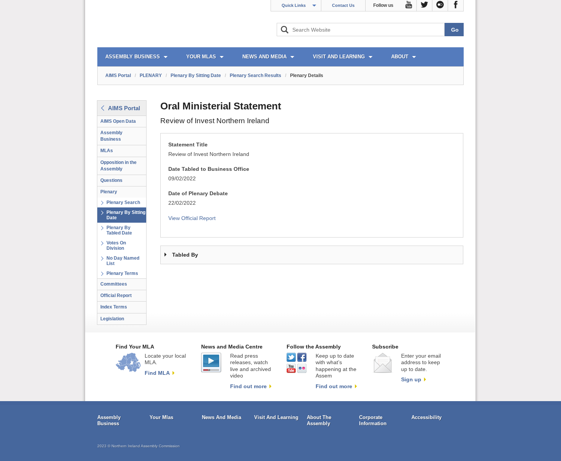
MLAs (106, 150)
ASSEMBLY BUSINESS (132, 56)
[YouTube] (409, 5)
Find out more (248, 386)
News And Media (221, 417)
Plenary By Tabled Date (119, 230)
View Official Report (192, 218)
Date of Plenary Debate (198, 193)
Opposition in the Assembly (118, 166)
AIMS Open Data (118, 121)
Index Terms (113, 307)
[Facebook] (456, 5)
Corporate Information (373, 420)
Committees (113, 284)
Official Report (116, 295)
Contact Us (343, 5)
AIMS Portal (118, 75)
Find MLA (157, 373)
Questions (111, 180)
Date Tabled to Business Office (208, 169)
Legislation (112, 318)
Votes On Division (116, 245)
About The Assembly (319, 420)
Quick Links (294, 5)
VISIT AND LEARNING (339, 56)
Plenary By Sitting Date (196, 75)
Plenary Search (123, 202)
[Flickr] (440, 5)
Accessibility (426, 417)
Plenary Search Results (255, 75)
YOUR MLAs (201, 56)
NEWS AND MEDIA (264, 56)
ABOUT (399, 56)
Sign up (411, 379)
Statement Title (188, 145)
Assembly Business (111, 136)
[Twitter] (424, 5)
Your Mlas (161, 417)
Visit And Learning (276, 417)
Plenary (108, 191)
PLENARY (151, 75)
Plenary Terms (122, 273)
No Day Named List (122, 260)
